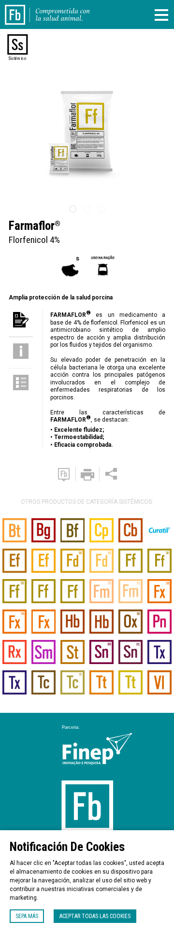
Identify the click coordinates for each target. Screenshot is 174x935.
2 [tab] (87, 209)
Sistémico (17, 58)
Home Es (21, 9)
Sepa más (26, 916)
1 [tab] (72, 209)
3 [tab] (101, 209)
